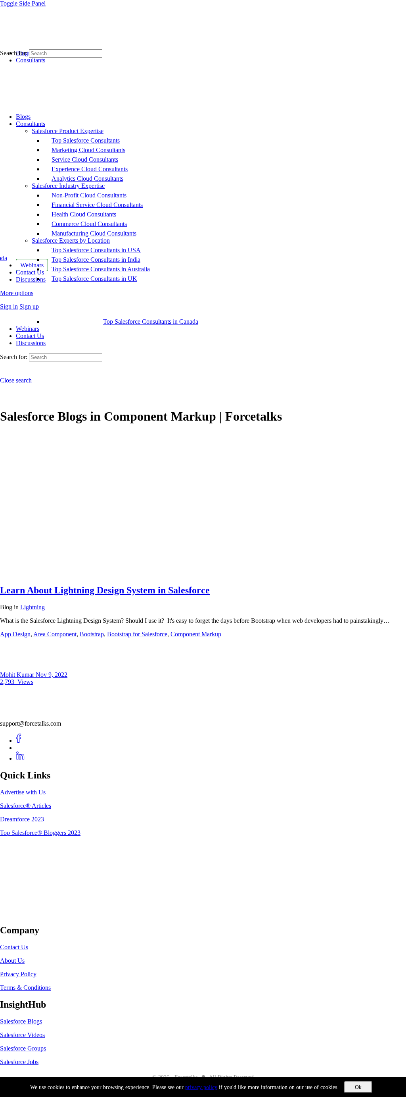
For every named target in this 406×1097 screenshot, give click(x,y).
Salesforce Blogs (21, 1021)
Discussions (31, 343)
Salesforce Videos (22, 1034)
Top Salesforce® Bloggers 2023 (40, 832)
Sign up (29, 306)
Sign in (9, 306)
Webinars (27, 328)
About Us (12, 960)
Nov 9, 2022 (51, 674)
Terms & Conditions (25, 987)
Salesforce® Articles (25, 805)
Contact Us (30, 335)
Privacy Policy (18, 974)
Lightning (32, 607)
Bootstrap (92, 634)
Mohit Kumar (18, 674)
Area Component (55, 634)
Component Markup (195, 634)
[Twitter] (20, 747)
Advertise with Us (23, 792)
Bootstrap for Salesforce (137, 634)
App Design (15, 634)
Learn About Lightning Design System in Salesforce (105, 590)
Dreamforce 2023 (22, 819)
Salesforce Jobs (19, 1061)
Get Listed (22, 913)
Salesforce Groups (23, 1048)
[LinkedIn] (20, 758)
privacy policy (201, 1087)
